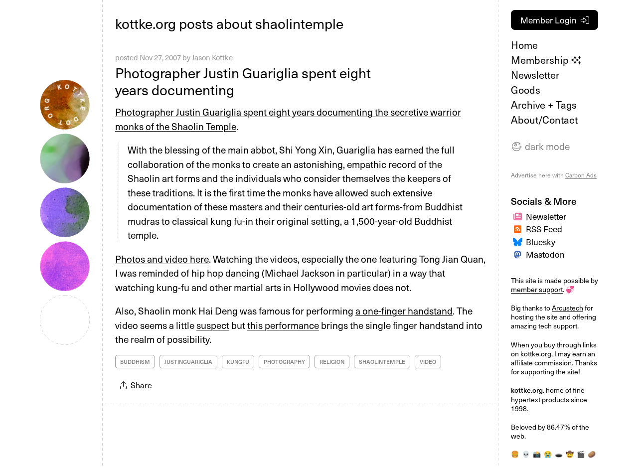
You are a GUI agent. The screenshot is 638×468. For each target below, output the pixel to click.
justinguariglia (188, 361)
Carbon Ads (581, 174)
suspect (212, 325)
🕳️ (559, 454)
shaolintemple (382, 361)
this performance (283, 325)
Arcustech (567, 308)
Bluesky (540, 241)
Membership (541, 59)
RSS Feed (544, 228)
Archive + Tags (544, 104)
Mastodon (545, 254)
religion (331, 361)
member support (537, 289)
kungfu (238, 361)
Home (524, 44)
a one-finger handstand (404, 310)
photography (284, 361)
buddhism (135, 361)
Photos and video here (162, 259)
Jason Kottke (212, 57)
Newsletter (535, 74)
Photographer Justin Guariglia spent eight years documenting (243, 81)
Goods (525, 89)
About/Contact (544, 119)
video (428, 361)
